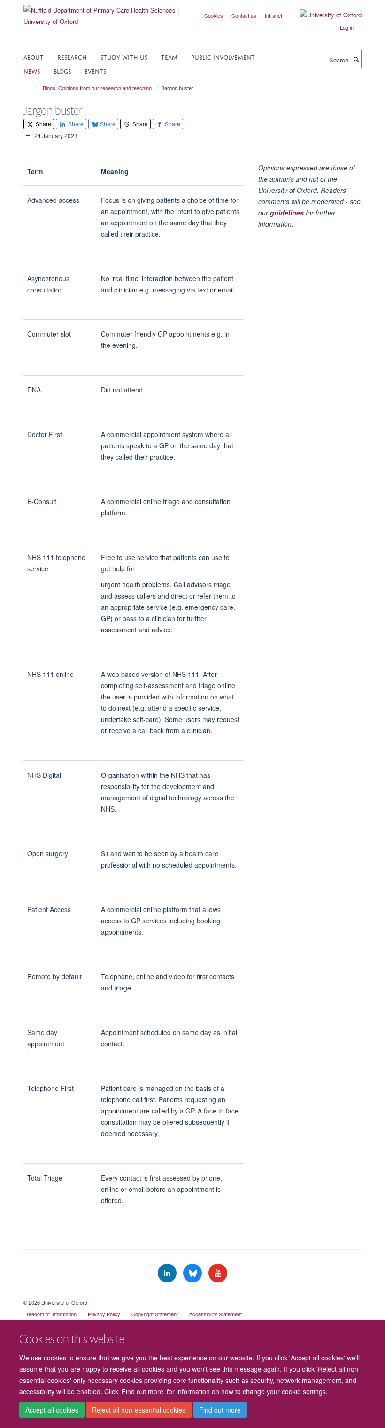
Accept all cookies (51, 1409)
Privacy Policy (104, 1314)
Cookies (213, 15)
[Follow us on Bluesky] (193, 1273)
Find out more (220, 1409)
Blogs (62, 70)
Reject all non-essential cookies (138, 1409)
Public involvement (223, 56)
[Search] (356, 59)
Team (169, 56)
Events (95, 70)
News (31, 70)
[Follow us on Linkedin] (168, 1273)
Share (42, 124)
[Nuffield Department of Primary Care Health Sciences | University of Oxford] (104, 12)
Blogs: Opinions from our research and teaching (97, 88)
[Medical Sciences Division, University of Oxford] (192, 1294)
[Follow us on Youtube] (217, 1273)
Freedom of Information (50, 1314)
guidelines (287, 212)
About (33, 56)
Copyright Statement (154, 1314)
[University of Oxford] (323, 15)
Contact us (243, 15)
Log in (347, 27)
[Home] (32, 88)
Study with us (123, 56)
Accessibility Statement (215, 1314)
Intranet (273, 15)
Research (72, 56)
